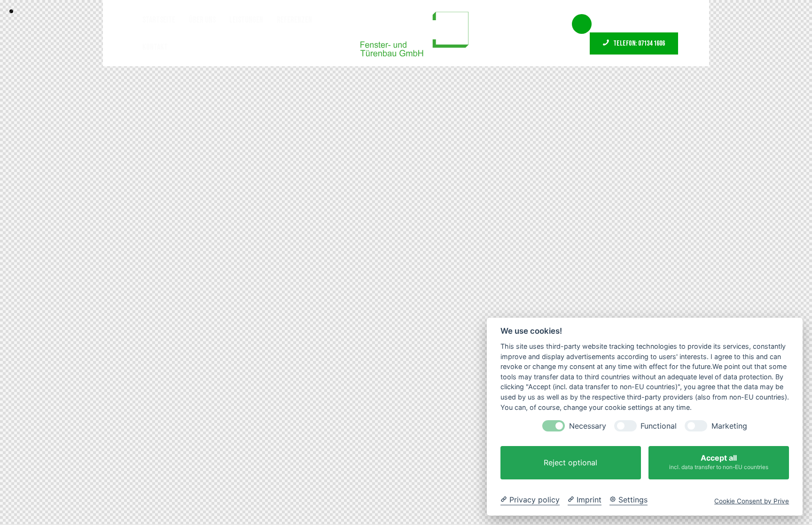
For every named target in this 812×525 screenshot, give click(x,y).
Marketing (729, 426)
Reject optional (570, 462)
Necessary (587, 426)
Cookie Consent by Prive (751, 501)
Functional (658, 426)
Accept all (718, 461)
